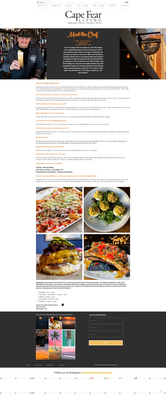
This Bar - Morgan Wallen (45, 167)
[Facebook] (125, 2)
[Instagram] (127, 2)
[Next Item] (160, 391)
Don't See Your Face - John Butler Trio (49, 169)
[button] (59, 210)
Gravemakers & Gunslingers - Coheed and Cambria (54, 172)
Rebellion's (40, 282)
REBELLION (83, 43)
